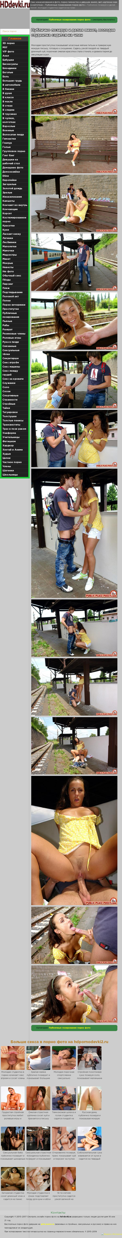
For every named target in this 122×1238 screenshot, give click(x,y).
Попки (7, 301)
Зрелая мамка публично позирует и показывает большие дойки (38, 1076)
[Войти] (14, 18)
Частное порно (12, 462)
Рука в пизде (11, 342)
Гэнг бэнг (9, 155)
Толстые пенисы (13, 421)
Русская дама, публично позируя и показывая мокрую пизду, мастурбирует (89, 1117)
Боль (6, 77)
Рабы (6, 325)
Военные (8, 130)
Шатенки (8, 471)
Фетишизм (9, 441)
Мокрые (8, 263)
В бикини (8, 89)
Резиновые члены (14, 334)
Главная (14, 38)
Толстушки (10, 416)
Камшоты (9, 201)
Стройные (9, 404)
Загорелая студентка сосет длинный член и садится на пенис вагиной (13, 1197)
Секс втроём (11, 363)
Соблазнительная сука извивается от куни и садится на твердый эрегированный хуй (89, 1157)
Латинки (8, 238)
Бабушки (8, 60)
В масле (8, 102)
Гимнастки (9, 139)
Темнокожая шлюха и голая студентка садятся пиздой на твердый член (64, 1117)
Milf (5, 47)
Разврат (7, 330)
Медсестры (10, 255)
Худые (7, 454)
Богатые (8, 72)
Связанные (10, 346)
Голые (7, 147)
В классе (8, 97)
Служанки (9, 383)
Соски (6, 391)
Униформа (9, 433)
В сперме (8, 110)
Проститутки (11, 309)
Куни (6, 230)
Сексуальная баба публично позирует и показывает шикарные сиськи (12, 1157)
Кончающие (10, 209)
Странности (10, 400)
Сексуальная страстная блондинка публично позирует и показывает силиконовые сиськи (38, 1157)
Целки (6, 458)
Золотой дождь (12, 188)
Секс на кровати (13, 379)
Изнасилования (12, 197)
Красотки (9, 226)
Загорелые (10, 184)
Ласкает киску (12, 234)
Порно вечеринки (14, 305)
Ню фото (8, 271)
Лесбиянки (9, 242)
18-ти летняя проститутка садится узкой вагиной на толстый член (64, 1197)
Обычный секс (12, 276)
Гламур (7, 143)
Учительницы (11, 437)
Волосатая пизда (13, 135)
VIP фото (8, 52)
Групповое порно (14, 151)
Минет (6, 259)
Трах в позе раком (14, 429)
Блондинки (10, 68)
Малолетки (10, 246)
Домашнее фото (13, 168)
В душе (7, 93)
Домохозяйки (11, 172)
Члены (7, 466)
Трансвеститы (11, 425)
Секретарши (11, 358)
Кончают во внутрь (15, 205)
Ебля (6, 176)
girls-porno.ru (47, 1224)
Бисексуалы (10, 64)
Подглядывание (13, 292)
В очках (7, 106)
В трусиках (10, 114)
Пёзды (7, 280)
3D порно (9, 43)
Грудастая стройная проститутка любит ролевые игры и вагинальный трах (13, 1117)
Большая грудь (12, 81)
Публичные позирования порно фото (69, 20)
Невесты (8, 267)
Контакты (58, 1212)
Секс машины (11, 367)
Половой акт (11, 296)
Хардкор (8, 446)
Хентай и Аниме (13, 450)
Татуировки (10, 412)
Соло (6, 387)
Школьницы (10, 475)
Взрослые (9, 126)
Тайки (6, 408)
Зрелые (7, 193)
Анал (6, 56)
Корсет (7, 213)
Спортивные (10, 396)
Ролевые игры (12, 338)
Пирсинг (8, 284)
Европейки (10, 180)
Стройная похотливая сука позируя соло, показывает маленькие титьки (89, 1076)
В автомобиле (11, 85)
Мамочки (8, 251)
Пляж (6, 288)
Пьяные (7, 321)
